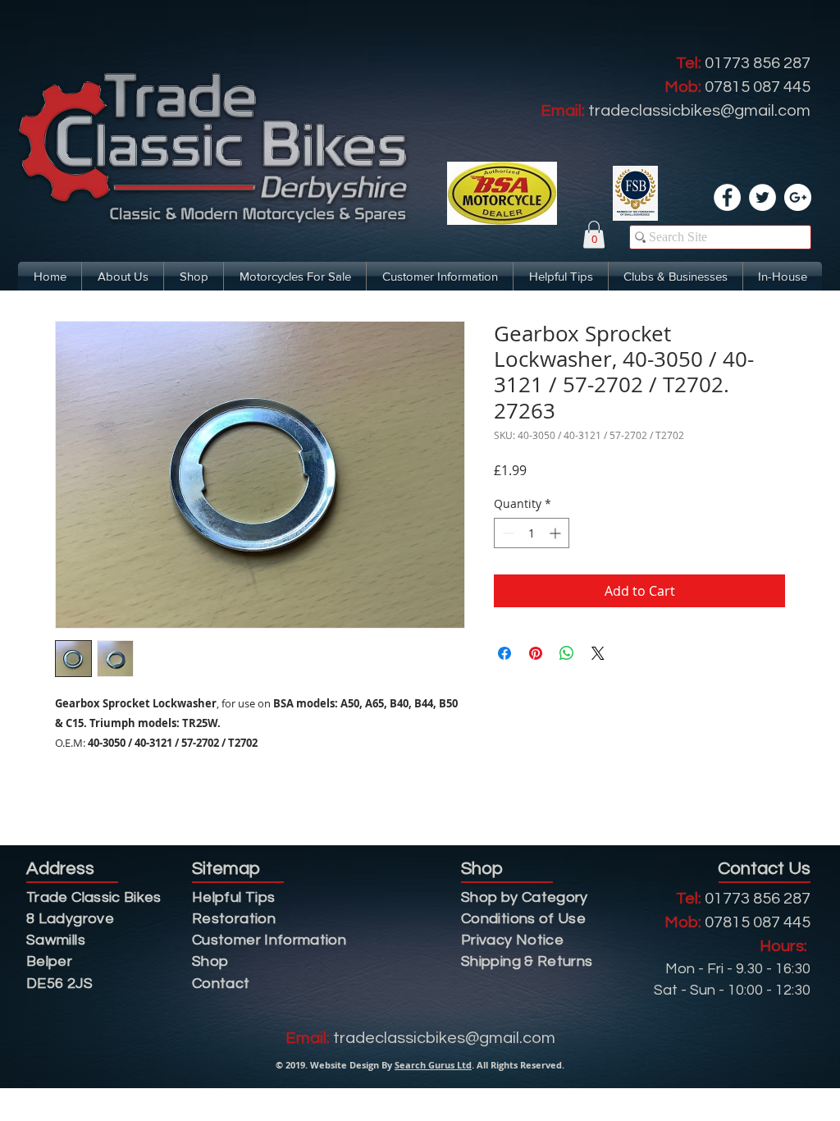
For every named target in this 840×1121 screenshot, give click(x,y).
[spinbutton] (531, 533)
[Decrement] (506, 533)
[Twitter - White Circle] (762, 197)
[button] (593, 234)
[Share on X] (598, 653)
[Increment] (556, 533)
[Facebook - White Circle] (727, 197)
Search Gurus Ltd (433, 1065)
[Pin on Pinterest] (536, 653)
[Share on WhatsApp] (567, 653)
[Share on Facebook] (504, 653)
